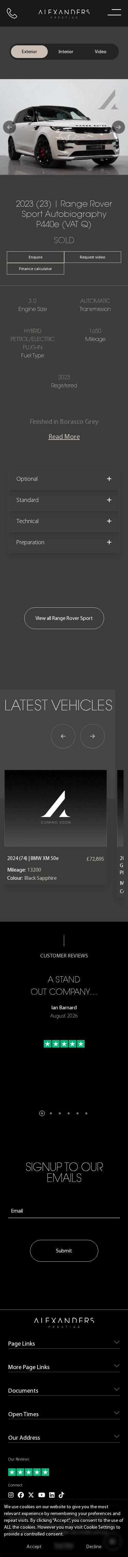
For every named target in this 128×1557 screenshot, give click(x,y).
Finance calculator (35, 268)
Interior (66, 52)
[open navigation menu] (113, 12)
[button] (42, 1113)
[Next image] (118, 127)
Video (100, 52)
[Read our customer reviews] (64, 1472)
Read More (64, 436)
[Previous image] (9, 127)
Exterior (29, 52)
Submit (64, 1251)
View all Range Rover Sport (64, 618)
